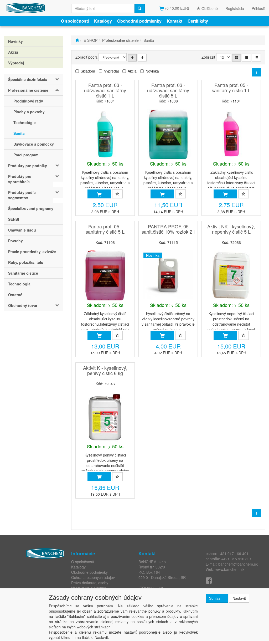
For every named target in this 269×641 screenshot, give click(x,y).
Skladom (88, 71)
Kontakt (174, 21)
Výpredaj (111, 71)
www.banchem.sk (229, 569)
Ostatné (15, 294)
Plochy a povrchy (29, 111)
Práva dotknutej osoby (89, 582)
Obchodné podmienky (139, 21)
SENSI (13, 219)
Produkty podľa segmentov (22, 195)
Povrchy (15, 240)
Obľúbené (209, 8)
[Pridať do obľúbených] (117, 193)
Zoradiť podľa (86, 57)
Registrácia (234, 8)
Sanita (19, 133)
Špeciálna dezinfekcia (27, 79)
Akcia (132, 71)
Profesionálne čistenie (28, 90)
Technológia (19, 283)
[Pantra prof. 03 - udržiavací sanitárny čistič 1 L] (105, 134)
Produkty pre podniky (27, 165)
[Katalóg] (236, 57)
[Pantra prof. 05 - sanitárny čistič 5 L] (105, 275)
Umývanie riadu (22, 230)
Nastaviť (239, 598)
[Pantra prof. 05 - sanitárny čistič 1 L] (231, 134)
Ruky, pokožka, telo (25, 262)
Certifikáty (198, 21)
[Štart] (77, 40)
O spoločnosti (75, 21)
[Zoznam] (246, 57)
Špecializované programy (30, 208)
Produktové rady (28, 101)
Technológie (24, 122)
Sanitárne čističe (23, 273)
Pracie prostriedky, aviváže (32, 251)
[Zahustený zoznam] (256, 57)
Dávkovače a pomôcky (33, 144)
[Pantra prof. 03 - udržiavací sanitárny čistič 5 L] (168, 134)
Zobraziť (208, 57)
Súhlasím (217, 598)
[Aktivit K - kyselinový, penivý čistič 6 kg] (105, 417)
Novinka (152, 71)
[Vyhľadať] (139, 8)
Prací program (25, 154)
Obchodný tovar (22, 305)
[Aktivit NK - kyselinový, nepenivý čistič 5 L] (231, 275)
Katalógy (103, 21)
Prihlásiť (258, 8)
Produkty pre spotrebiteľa (19, 179)
